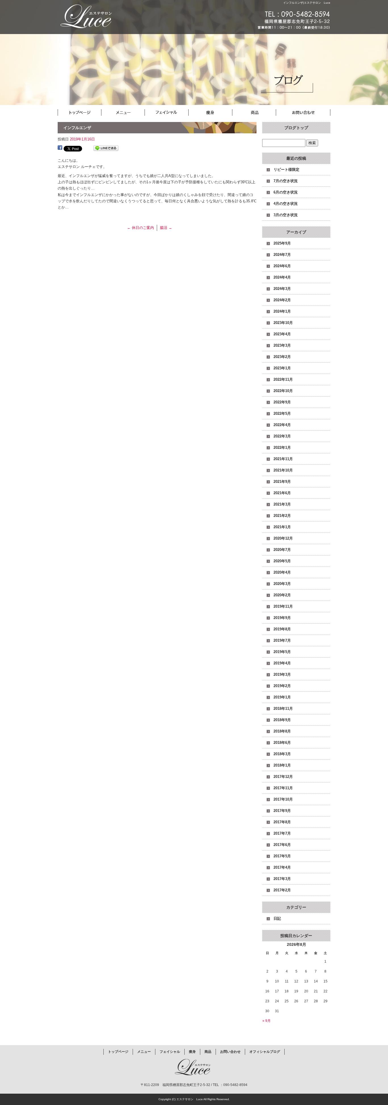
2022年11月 (283, 379)
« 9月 (266, 1021)
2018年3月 (282, 754)
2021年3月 (282, 504)
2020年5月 (282, 561)
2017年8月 (282, 822)
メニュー (126, 113)
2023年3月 (282, 345)
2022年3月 (282, 436)
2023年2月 (282, 357)
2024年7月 (282, 254)
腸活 (166, 228)
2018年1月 (282, 765)
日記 (277, 918)
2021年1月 (282, 527)
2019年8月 (282, 629)
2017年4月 (282, 867)
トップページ (80, 113)
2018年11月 (283, 708)
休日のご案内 (140, 228)
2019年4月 (282, 663)
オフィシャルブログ (264, 1052)
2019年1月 (282, 697)
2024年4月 (282, 277)
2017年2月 (282, 890)
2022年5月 (282, 413)
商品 (262, 113)
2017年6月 (282, 845)
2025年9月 (282, 243)
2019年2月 (282, 686)
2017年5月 (282, 856)
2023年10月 (283, 323)
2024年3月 (282, 289)
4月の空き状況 (286, 203)
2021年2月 (282, 515)
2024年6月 (282, 266)
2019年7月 (282, 640)
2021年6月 (282, 493)
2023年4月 (282, 334)
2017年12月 (283, 776)
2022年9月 (282, 402)
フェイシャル (171, 113)
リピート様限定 (286, 169)
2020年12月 (283, 538)
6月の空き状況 (286, 192)
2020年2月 (282, 595)
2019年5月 (282, 652)
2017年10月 (283, 799)
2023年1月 (282, 368)
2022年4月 (282, 425)
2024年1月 (282, 311)
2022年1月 (282, 447)
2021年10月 (283, 470)
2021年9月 (282, 481)
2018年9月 (282, 720)
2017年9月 (282, 811)
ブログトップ (296, 127)
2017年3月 (282, 879)
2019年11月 (283, 606)
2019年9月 (282, 618)
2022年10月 (283, 391)
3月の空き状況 (286, 215)
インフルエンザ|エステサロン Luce (306, 2)
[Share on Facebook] (60, 148)
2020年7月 (282, 550)
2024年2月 (282, 300)
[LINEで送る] (105, 148)
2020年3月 (282, 584)
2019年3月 (282, 674)
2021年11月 (283, 459)
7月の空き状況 (286, 181)
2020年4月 (282, 572)
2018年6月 (282, 742)
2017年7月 (282, 833)
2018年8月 (282, 731)
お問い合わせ (307, 113)
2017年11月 (283, 788)
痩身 (216, 113)
